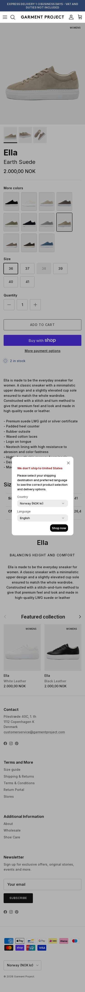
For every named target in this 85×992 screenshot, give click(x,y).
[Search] (15, 17)
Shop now (59, 528)
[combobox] (31, 503)
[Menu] (5, 17)
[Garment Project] (42, 17)
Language (24, 511)
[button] (68, 462)
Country (22, 497)
